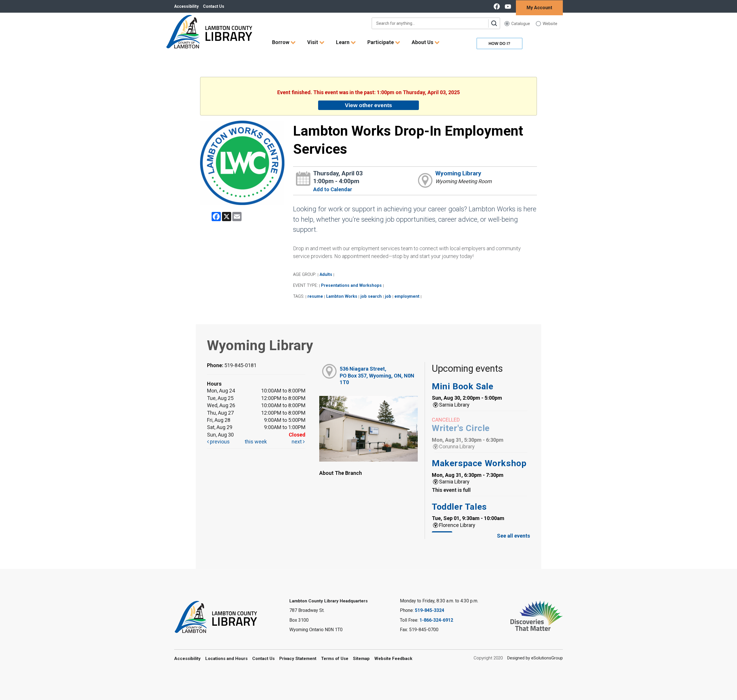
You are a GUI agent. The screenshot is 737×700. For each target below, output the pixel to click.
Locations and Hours (226, 658)
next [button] (297, 442)
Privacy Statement (297, 658)
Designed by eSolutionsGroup (535, 658)
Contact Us (213, 6)
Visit (313, 42)
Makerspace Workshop (479, 463)
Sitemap (361, 658)
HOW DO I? (499, 43)
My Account (539, 7)
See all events (513, 536)
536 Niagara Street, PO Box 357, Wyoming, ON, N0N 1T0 (377, 375)
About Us (423, 42)
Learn (343, 42)
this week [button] (256, 442)
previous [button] (219, 442)
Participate (381, 42)
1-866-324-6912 (436, 620)
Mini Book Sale (462, 386)
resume (315, 296)
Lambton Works (341, 296)
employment (406, 296)
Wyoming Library (458, 173)
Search (494, 23)
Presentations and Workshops (351, 285)
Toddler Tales (459, 507)
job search (371, 296)
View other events (368, 105)
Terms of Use (334, 658)
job (388, 296)
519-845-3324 (429, 610)
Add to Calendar (332, 189)
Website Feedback (393, 658)
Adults (326, 274)
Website (550, 23)
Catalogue (520, 23)
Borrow (281, 42)
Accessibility (186, 6)
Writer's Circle (461, 428)
